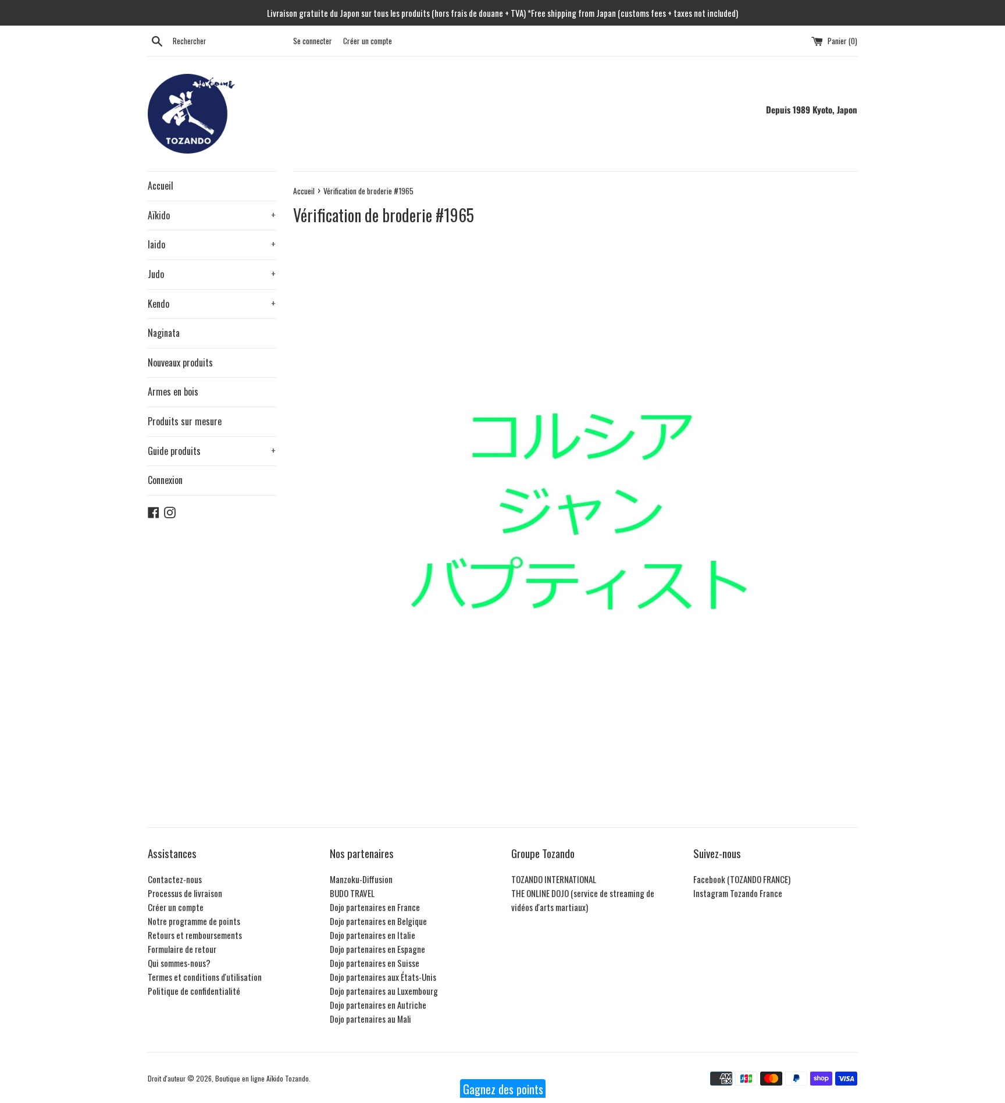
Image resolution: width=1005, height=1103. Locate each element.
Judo (212, 274)
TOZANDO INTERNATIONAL (553, 879)
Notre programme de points (194, 921)
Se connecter (312, 41)
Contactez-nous (175, 879)
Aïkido (212, 215)
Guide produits (212, 451)
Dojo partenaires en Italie (372, 934)
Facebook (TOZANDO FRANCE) (741, 879)
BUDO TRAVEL (352, 893)
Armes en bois (173, 391)
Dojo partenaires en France (375, 907)
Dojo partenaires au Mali (370, 1018)
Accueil (160, 186)
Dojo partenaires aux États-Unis (383, 976)
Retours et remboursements (195, 934)
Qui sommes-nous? (179, 962)
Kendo (212, 304)
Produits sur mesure (185, 421)
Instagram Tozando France (737, 893)
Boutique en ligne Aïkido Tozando (262, 1078)
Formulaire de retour (182, 948)
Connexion (165, 480)
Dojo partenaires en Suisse (374, 962)
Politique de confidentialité (194, 990)
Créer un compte (367, 41)
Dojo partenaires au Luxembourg (384, 990)
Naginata (164, 333)
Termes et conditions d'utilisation (205, 976)
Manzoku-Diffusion (361, 879)
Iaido (212, 244)
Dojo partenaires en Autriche (378, 1004)
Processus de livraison (185, 893)
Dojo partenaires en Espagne (377, 948)
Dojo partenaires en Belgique (378, 921)
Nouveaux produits (180, 362)
